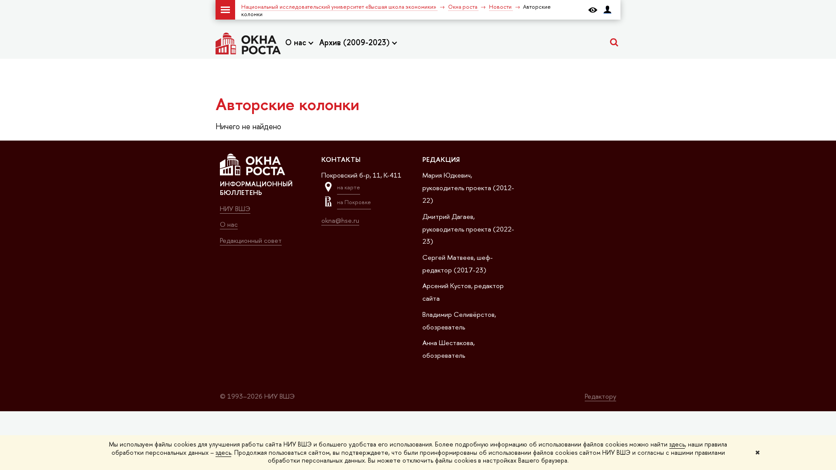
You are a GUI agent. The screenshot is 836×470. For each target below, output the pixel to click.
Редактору (600, 396)
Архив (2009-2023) (355, 42)
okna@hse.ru (340, 220)
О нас (296, 42)
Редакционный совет (251, 240)
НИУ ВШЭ (235, 208)
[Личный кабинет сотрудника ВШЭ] (607, 10)
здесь (677, 444)
